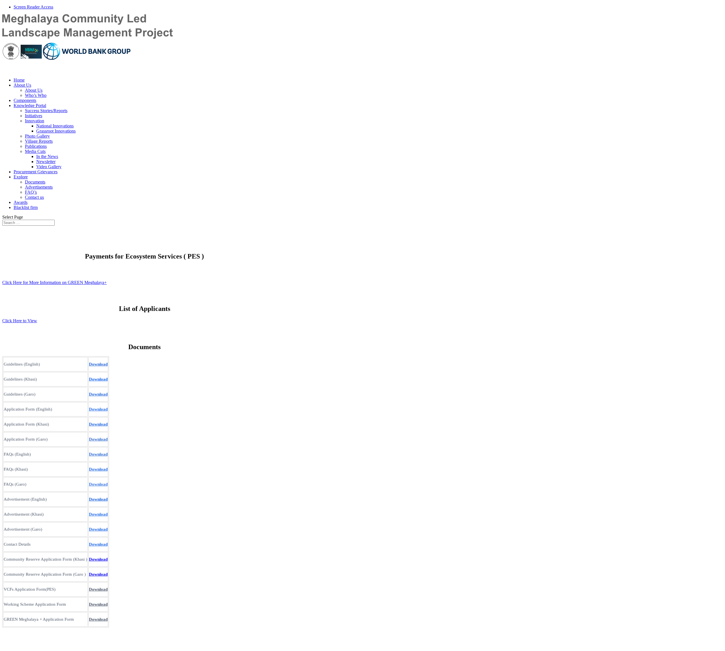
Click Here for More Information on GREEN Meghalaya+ (54, 282)
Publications (36, 146)
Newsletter (46, 161)
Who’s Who (35, 95)
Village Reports (39, 141)
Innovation (34, 120)
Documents (35, 182)
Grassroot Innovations (56, 131)
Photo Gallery (37, 136)
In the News (47, 156)
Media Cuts (35, 151)
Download (98, 379)
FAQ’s (31, 192)
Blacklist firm (26, 207)
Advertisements (39, 187)
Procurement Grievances (35, 171)
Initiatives (33, 115)
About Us (22, 85)
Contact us (34, 197)
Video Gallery (48, 166)
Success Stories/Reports (46, 110)
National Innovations (55, 125)
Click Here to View (19, 320)
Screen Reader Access (33, 7)
